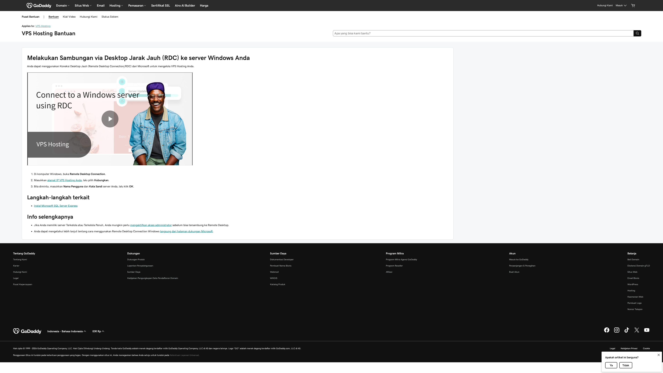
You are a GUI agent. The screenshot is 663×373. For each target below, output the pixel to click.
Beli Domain (633, 259)
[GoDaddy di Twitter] (637, 332)
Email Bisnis (633, 278)
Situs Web (632, 272)
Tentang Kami (20, 259)
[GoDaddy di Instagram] (617, 332)
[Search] (637, 33)
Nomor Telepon (634, 309)
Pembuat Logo (634, 303)
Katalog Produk (277, 284)
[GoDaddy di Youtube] (647, 332)
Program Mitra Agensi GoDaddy (401, 259)
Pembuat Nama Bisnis (280, 266)
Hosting (631, 290)
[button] (659, 355)
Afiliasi (389, 272)
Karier (16, 266)
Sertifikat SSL (160, 5)
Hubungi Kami (88, 16)
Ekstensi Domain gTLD (638, 266)
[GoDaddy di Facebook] (607, 332)
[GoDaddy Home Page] (27, 331)
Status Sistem (110, 16)
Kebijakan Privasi (629, 348)
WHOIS (273, 278)
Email (101, 5)
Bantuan (54, 16)
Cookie (646, 348)
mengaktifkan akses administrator (151, 225)
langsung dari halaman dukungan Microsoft (186, 231)
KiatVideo (69, 16)
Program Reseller (394, 266)
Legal (15, 278)
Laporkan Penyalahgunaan (140, 266)
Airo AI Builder (185, 5)
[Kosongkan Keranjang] (633, 5)
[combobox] (483, 33)
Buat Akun (514, 272)
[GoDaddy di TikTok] (627, 332)
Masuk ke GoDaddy (518, 259)
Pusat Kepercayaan (22, 284)
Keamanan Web (635, 297)
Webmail (274, 272)
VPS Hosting (43, 26)
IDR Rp (96, 331)
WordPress (632, 284)
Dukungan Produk (136, 259)
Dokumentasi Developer (282, 259)
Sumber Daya (133, 272)
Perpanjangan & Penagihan (522, 266)
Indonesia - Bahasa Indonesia (65, 331)
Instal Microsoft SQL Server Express (56, 205)
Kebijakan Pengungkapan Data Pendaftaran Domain (152, 278)
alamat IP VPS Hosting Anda (64, 180)
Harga (204, 5)
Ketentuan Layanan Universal (184, 355)
